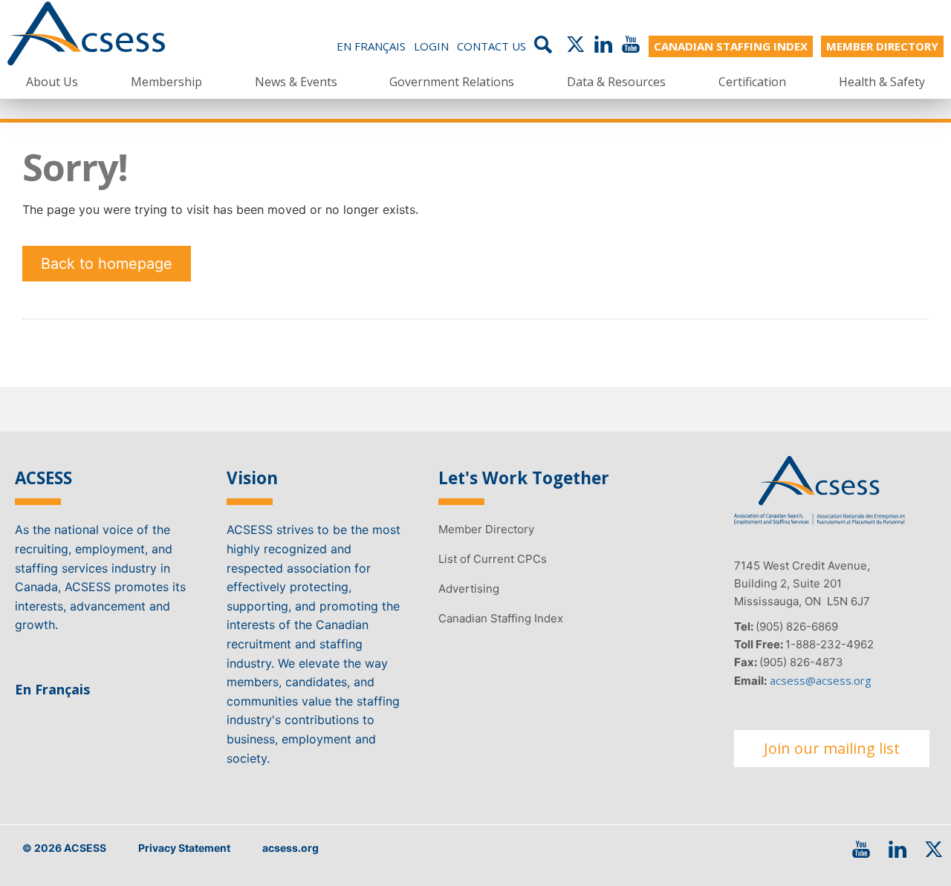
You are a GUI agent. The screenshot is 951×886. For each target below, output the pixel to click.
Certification (752, 82)
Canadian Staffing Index (500, 618)
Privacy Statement (184, 847)
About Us (52, 82)
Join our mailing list (832, 748)
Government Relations (451, 82)
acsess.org (290, 847)
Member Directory (486, 529)
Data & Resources (616, 82)
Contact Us (491, 46)
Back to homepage (106, 264)
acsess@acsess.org (821, 680)
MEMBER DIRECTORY (882, 46)
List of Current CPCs (492, 559)
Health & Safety (882, 82)
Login (431, 46)
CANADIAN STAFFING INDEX (731, 46)
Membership (166, 82)
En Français (371, 46)
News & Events (296, 82)
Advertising (468, 589)
